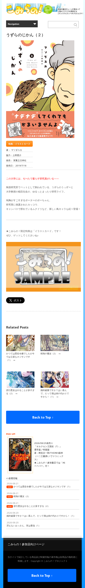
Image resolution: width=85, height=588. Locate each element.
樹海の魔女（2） (49, 353)
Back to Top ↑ (43, 417)
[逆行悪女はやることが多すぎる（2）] (20, 386)
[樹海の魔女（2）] (55, 350)
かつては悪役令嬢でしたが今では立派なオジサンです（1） (20, 357)
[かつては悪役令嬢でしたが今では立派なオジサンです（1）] (20, 350)
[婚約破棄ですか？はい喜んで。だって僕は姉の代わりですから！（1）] (55, 386)
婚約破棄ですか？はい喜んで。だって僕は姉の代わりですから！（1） (55, 393)
